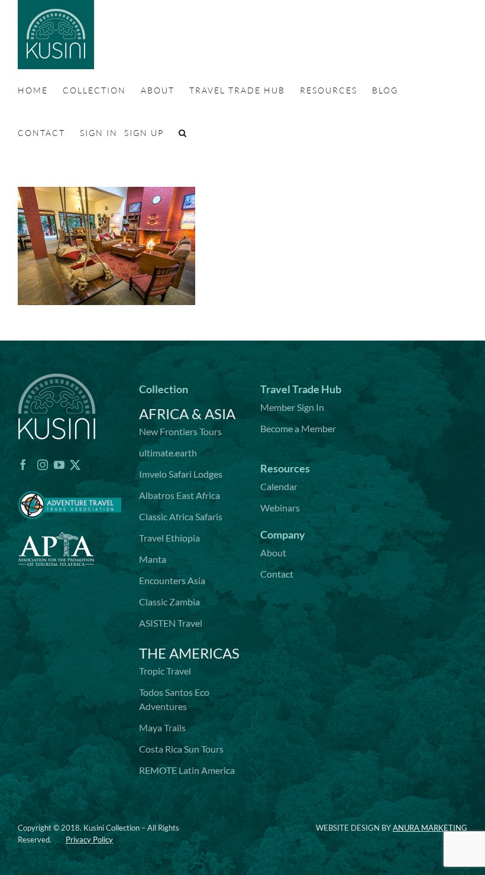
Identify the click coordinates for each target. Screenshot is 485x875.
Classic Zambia (169, 601)
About (273, 552)
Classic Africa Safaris (180, 516)
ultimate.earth (168, 452)
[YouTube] (59, 464)
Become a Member (298, 428)
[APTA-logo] (56, 525)
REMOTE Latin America (187, 770)
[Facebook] (23, 464)
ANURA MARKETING (430, 827)
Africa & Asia (187, 413)
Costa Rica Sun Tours (181, 748)
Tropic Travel (165, 670)
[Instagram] (42, 464)
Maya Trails (162, 727)
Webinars (280, 507)
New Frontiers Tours (180, 431)
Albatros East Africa (179, 495)
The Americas (189, 653)
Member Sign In (292, 407)
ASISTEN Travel (170, 622)
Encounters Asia (172, 580)
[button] (183, 133)
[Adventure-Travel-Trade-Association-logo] (69, 484)
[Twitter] (75, 464)
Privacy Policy (89, 839)
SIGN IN (99, 133)
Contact (276, 573)
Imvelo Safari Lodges (180, 473)
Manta (152, 559)
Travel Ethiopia (169, 537)
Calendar (279, 486)
